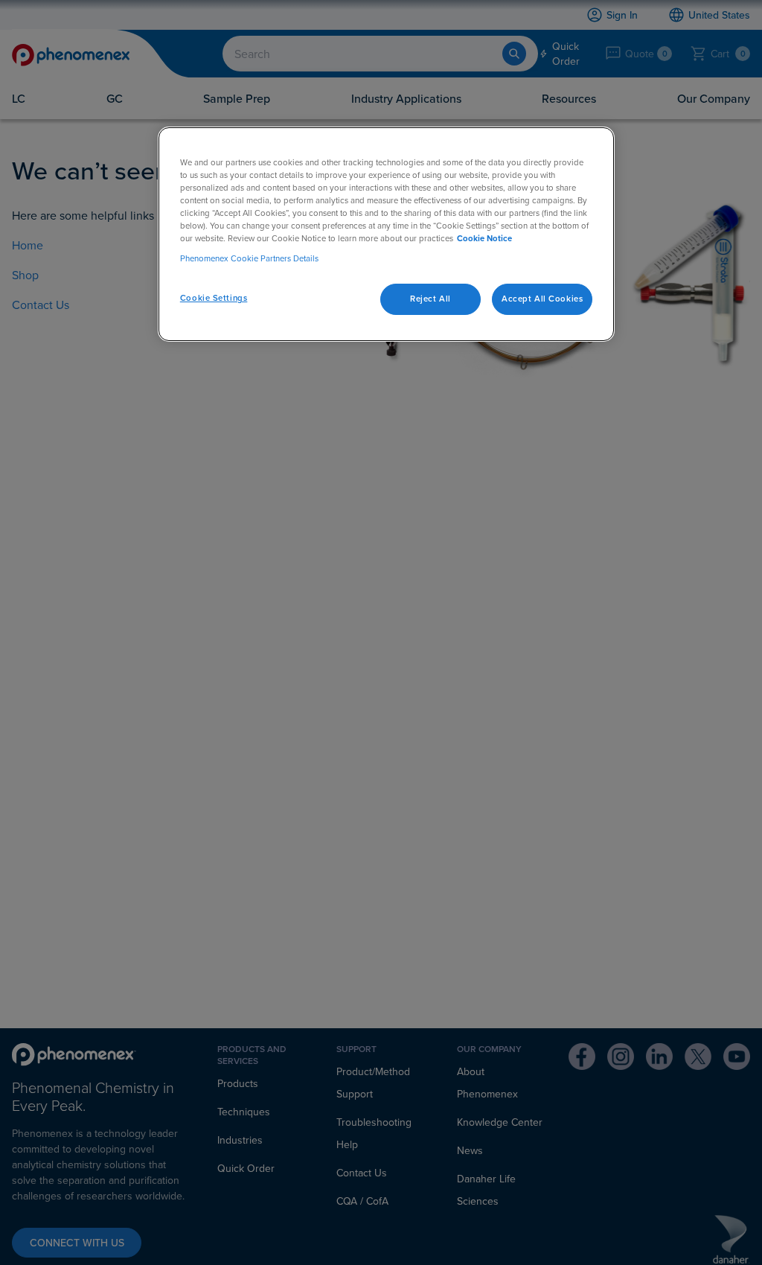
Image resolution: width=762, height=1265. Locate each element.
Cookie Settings (214, 298)
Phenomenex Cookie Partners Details (249, 258)
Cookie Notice (484, 238)
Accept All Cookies (542, 299)
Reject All (430, 299)
